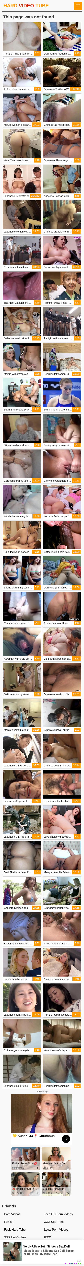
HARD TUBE (26, 5)
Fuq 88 (8, 1221)
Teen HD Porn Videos (58, 1214)
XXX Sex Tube (54, 1221)
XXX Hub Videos (15, 1237)
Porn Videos (12, 1214)
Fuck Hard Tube (14, 1229)
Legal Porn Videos (56, 1229)
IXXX (47, 1237)
